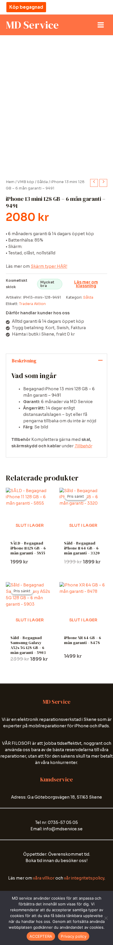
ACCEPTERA (41, 936)
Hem (10, 182)
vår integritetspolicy (84, 878)
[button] (26, 7)
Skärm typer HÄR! (49, 266)
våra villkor (43, 878)
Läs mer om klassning (86, 284)
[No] (106, 918)
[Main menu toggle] (100, 25)
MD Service (32, 24)
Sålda (42, 182)
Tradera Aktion (32, 304)
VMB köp (25, 182)
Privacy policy (73, 936)
